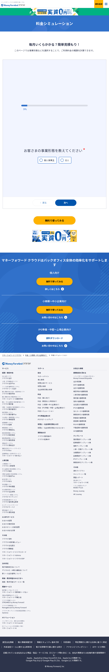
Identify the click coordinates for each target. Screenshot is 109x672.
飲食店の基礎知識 (79, 418)
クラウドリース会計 (10, 388)
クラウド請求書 (13, 403)
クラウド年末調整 (8, 485)
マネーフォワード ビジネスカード (14, 552)
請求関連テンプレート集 (82, 439)
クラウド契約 (7, 539)
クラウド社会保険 (8, 491)
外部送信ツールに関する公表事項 (18, 647)
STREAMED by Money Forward (13, 601)
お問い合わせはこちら (52, 317)
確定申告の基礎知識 (80, 391)
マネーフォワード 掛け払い (12, 455)
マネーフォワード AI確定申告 (12, 398)
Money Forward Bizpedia (84, 377)
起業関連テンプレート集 (82, 456)
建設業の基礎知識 (79, 421)
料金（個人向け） (44, 398)
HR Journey (77, 494)
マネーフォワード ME (81, 481)
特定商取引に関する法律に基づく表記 (91, 642)
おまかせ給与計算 (8, 530)
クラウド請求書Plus (9, 413)
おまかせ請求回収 (8, 524)
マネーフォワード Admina (11, 555)
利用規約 (67, 642)
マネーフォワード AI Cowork (13, 622)
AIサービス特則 (99, 647)
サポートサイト (43, 376)
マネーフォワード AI (12, 627)
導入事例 (41, 380)
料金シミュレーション (46, 411)
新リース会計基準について (11, 573)
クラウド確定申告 (13, 393)
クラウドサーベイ (10, 506)
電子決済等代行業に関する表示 (49, 647)
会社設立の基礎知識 (80, 404)
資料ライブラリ (79, 471)
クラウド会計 (7, 377)
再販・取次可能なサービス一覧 (13, 582)
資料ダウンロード (54, 338)
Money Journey (78, 491)
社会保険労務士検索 (45, 389)
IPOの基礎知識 (78, 408)
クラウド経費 (7, 424)
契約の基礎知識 (79, 401)
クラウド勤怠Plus (12, 475)
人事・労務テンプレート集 (83, 449)
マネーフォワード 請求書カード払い (15, 591)
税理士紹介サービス (45, 383)
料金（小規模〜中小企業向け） (36, 355)
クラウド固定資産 (8, 434)
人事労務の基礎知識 (80, 395)
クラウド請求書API (44, 436)
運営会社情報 (8, 642)
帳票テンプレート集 (80, 446)
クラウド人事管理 (8, 465)
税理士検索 (42, 386)
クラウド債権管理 (10, 418)
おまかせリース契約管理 (11, 527)
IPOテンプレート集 (80, 459)
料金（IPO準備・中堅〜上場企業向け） (52, 408)
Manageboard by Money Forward (14, 607)
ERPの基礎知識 (78, 385)
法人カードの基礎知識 (81, 411)
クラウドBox (11, 449)
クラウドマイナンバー (10, 496)
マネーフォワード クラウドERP (13, 559)
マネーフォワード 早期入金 (12, 596)
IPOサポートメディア (45, 419)
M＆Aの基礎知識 (79, 424)
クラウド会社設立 (8, 545)
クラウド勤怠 (11, 470)
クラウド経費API (44, 439)
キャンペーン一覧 (79, 474)
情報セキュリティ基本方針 (48, 642)
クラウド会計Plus (10, 382)
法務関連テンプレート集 (82, 452)
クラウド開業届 (7, 549)
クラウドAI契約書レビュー (11, 542)
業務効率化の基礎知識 (81, 414)
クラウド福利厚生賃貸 (10, 501)
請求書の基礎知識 (79, 398)
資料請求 (98, 4)
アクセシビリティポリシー (77, 647)
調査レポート (78, 477)
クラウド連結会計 (8, 444)
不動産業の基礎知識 (80, 428)
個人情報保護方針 (25, 642)
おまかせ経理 (7, 521)
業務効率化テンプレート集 (83, 462)
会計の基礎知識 (79, 388)
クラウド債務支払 (8, 429)
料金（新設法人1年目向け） (48, 401)
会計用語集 (77, 381)
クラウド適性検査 (8, 511)
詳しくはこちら (52, 289)
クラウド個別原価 (8, 439)
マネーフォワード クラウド (12, 355)
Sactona (16, 612)
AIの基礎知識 (78, 431)
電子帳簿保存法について (11, 567)
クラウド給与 (7, 480)
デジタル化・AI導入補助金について (14, 570)
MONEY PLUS (80, 487)
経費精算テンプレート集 (82, 442)
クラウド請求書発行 (13, 408)
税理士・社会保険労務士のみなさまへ (51, 428)
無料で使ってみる (54, 220)
